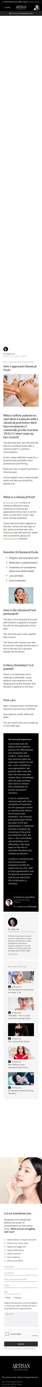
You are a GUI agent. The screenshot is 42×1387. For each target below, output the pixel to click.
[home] (21, 7)
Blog (5, 362)
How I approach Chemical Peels (21, 362)
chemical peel (12, 502)
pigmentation (10, 538)
